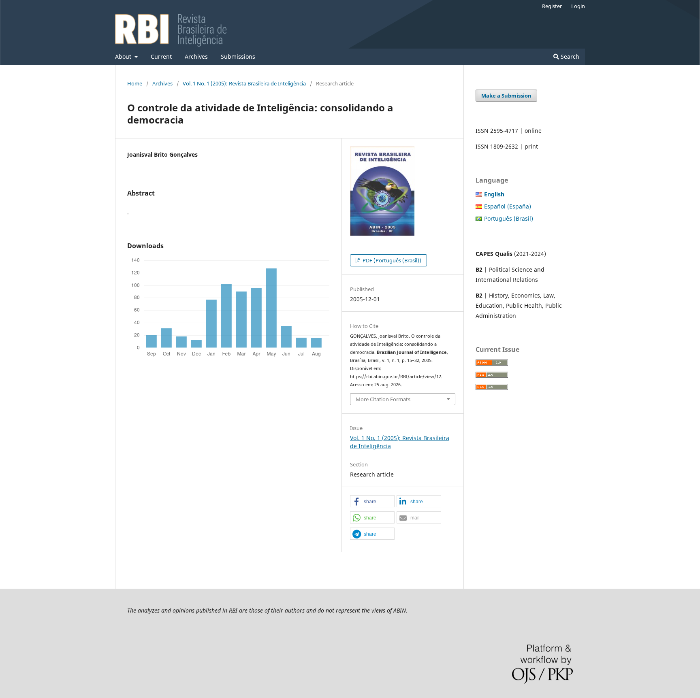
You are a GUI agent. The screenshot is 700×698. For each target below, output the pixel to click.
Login (578, 6)
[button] (372, 502)
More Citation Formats (383, 399)
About (124, 56)
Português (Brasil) (508, 218)
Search (569, 56)
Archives (196, 56)
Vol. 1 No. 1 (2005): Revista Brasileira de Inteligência (244, 83)
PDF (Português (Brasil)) (391, 260)
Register (552, 6)
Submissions (238, 56)
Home (134, 83)
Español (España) (507, 206)
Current (161, 56)
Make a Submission (506, 95)
